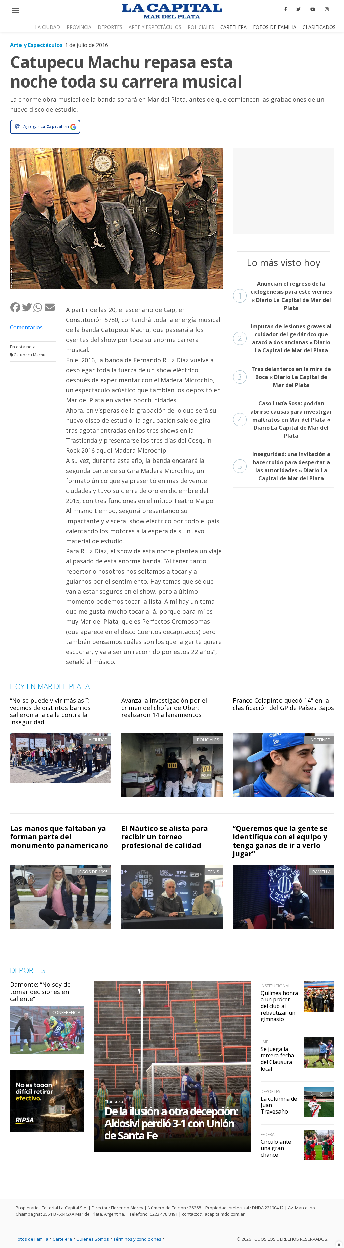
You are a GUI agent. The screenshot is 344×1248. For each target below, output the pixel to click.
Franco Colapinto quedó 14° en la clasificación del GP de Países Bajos (283, 704)
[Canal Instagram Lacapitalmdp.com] (326, 9)
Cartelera (233, 27)
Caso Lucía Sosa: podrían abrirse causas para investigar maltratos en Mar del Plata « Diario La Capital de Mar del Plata (285, 419)
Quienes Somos (92, 1239)
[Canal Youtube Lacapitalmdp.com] (313, 9)
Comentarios (26, 327)
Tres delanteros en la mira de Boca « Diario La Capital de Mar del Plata (284, 377)
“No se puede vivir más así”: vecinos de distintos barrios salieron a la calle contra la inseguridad (50, 711)
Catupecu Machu (29, 355)
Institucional (275, 986)
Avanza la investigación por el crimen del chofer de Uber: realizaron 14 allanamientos (164, 707)
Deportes (110, 27)
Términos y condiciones (137, 1239)
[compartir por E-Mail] (50, 307)
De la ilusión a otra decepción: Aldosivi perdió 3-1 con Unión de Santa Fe (171, 1123)
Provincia (79, 27)
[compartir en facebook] (16, 307)
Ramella (321, 872)
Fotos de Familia (274, 27)
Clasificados (319, 27)
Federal (269, 1134)
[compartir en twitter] (27, 307)
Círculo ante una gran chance (276, 1148)
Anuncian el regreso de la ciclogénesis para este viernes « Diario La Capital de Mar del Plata (285, 296)
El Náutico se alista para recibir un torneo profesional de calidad (164, 837)
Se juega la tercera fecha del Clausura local (277, 1058)
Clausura (113, 1102)
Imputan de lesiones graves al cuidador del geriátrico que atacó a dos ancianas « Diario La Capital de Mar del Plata (285, 338)
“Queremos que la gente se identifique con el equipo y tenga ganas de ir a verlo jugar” (280, 841)
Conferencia (66, 1012)
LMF (264, 1042)
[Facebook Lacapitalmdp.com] (286, 9)
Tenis (213, 872)
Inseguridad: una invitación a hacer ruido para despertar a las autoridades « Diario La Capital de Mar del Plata (284, 466)
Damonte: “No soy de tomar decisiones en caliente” (40, 991)
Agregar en (46, 126)
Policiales (201, 27)
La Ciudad (47, 27)
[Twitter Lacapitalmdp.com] (299, 9)
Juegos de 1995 (91, 872)
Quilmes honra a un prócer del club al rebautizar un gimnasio (279, 1006)
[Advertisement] (283, 190)
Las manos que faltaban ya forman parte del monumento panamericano (59, 837)
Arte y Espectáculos (155, 27)
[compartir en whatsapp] (38, 307)
